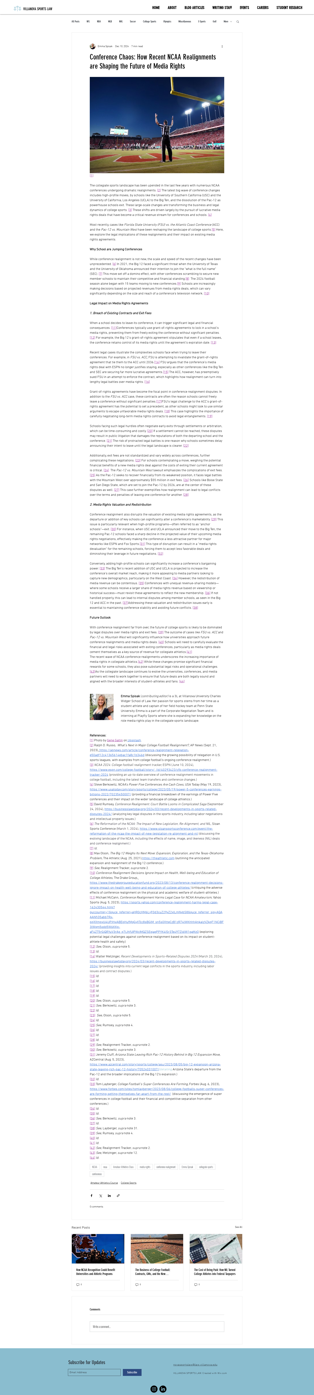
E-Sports (202, 21)
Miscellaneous (184, 21)
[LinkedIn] (162, 1389)
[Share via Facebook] (91, 1195)
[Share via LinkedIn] (109, 1195)
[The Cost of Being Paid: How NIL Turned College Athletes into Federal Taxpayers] (216, 1249)
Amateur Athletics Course (104, 1183)
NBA (99, 21)
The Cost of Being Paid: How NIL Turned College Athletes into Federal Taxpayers (215, 1272)
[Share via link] (118, 1195)
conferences (97, 1174)
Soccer (133, 21)
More (226, 21)
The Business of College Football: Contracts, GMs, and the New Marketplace (152, 1272)
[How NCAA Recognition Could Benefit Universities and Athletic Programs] (98, 1249)
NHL (121, 21)
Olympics (167, 21)
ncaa (105, 1167)
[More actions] (222, 46)
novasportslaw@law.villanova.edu (195, 1364)
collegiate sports (206, 1167)
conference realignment (166, 1167)
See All (238, 1227)
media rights (145, 1167)
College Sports (149, 21)
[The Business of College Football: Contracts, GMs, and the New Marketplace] (157, 1249)
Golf (214, 21)
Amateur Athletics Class (123, 1167)
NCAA (94, 1167)
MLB (110, 21)
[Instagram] (154, 1389)
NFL (88, 21)
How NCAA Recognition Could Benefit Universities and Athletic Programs (95, 1272)
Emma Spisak (187, 1167)
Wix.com (222, 1373)
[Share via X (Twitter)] (100, 1195)
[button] (237, 21)
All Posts (75, 21)
